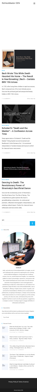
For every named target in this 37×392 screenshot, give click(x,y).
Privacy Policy (13, 382)
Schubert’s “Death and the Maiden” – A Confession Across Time (17, 131)
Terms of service (23, 382)
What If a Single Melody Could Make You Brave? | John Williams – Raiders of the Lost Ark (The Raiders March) (22, 365)
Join (31, 317)
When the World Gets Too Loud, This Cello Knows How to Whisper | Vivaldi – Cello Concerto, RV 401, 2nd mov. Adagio (21, 328)
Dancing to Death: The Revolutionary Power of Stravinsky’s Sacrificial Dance (16, 185)
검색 (3, 220)
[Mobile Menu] (34, 3)
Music (7, 125)
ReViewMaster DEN (11, 3)
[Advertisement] (18, 26)
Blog (3, 70)
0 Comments (6, 98)
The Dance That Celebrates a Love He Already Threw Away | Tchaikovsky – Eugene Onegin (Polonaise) (22, 356)
